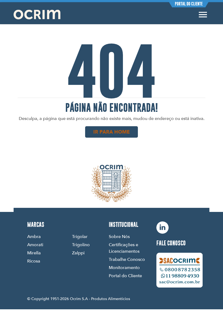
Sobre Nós (119, 236)
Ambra (34, 236)
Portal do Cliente (189, 3)
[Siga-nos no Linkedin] (162, 227)
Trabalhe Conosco (127, 259)
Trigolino (81, 244)
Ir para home (111, 132)
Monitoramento (124, 267)
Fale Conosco (171, 243)
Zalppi (78, 252)
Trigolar (80, 236)
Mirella (34, 252)
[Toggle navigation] (202, 14)
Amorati (35, 244)
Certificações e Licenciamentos (124, 248)
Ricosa (33, 260)
